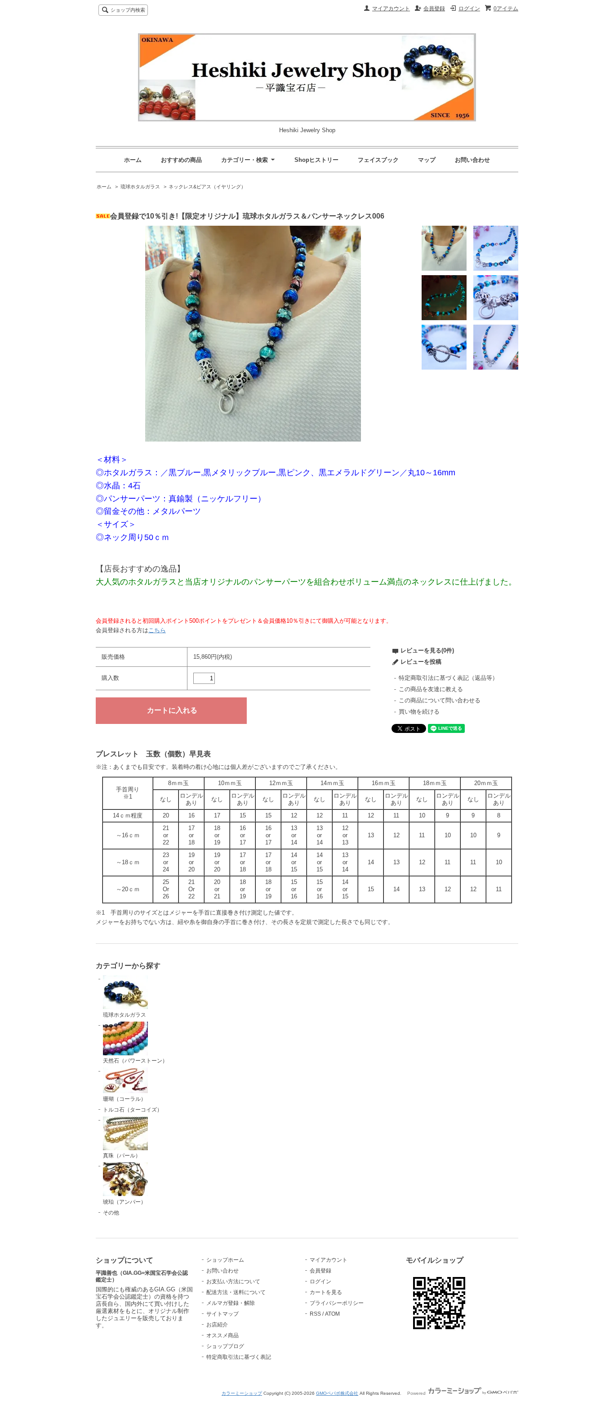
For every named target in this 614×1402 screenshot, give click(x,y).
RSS (315, 1314)
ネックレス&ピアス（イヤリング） (207, 186)
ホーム (133, 159)
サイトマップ (222, 1314)
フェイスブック (378, 159)
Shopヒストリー (316, 159)
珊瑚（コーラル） (124, 1099)
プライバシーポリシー (337, 1303)
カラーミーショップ (242, 1393)
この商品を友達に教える (431, 689)
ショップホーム (225, 1260)
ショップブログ (225, 1346)
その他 (111, 1213)
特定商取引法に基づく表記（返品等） (448, 677)
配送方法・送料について (236, 1292)
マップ (427, 159)
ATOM (332, 1314)
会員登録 (434, 8)
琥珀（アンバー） (124, 1202)
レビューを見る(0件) (427, 650)
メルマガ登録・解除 (230, 1303)
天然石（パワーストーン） (135, 1061)
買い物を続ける (419, 711)
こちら (157, 630)
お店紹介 (217, 1325)
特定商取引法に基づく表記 (238, 1357)
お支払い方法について (233, 1281)
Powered (417, 1393)
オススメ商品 (222, 1335)
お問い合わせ (472, 159)
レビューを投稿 (420, 661)
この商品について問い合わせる (440, 700)
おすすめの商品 (181, 159)
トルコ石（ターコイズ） (132, 1110)
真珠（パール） (122, 1155)
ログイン (469, 8)
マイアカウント (391, 8)
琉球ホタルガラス (140, 186)
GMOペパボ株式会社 (337, 1393)
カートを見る (326, 1292)
